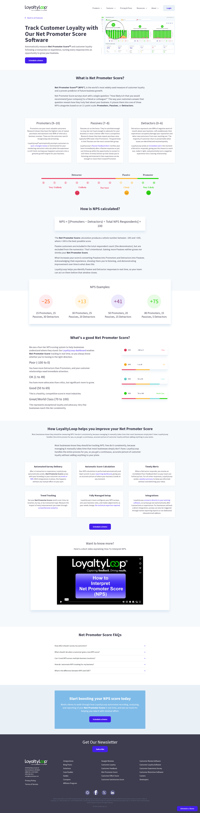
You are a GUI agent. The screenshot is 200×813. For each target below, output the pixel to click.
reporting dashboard (103, 474)
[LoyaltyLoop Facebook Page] (95, 792)
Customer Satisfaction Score (112, 779)
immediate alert (155, 146)
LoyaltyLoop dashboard (74, 350)
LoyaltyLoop (36, 8)
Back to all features (35, 18)
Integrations (68, 761)
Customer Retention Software (151, 772)
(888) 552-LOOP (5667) (31, 772)
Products (96, 8)
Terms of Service (31, 784)
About (154, 8)
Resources (141, 8)
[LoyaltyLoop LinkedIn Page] (112, 792)
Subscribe (100, 749)
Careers (143, 776)
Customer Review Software (150, 761)
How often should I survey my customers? (71, 646)
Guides (65, 776)
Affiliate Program (70, 783)
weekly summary (146, 479)
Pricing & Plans (126, 8)
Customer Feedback (109, 768)
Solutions (67, 768)
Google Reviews (107, 761)
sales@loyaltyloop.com (32, 776)
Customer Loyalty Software (150, 764)
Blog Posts (67, 764)
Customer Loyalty (108, 764)
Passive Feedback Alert (101, 146)
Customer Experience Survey (151, 768)
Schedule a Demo (36, 60)
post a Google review (39, 146)
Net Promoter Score (109, 772)
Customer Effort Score (110, 776)
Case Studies (68, 772)
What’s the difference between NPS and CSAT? (73, 670)
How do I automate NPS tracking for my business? (74, 664)
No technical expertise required (107, 505)
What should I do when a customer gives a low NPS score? (77, 652)
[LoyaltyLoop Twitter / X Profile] (104, 792)
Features (109, 8)
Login (169, 8)
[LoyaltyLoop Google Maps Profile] (87, 792)
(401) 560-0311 (29, 774)
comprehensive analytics (48, 508)
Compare (66, 779)
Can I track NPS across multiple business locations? (75, 658)
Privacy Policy (30, 780)
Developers (144, 779)
